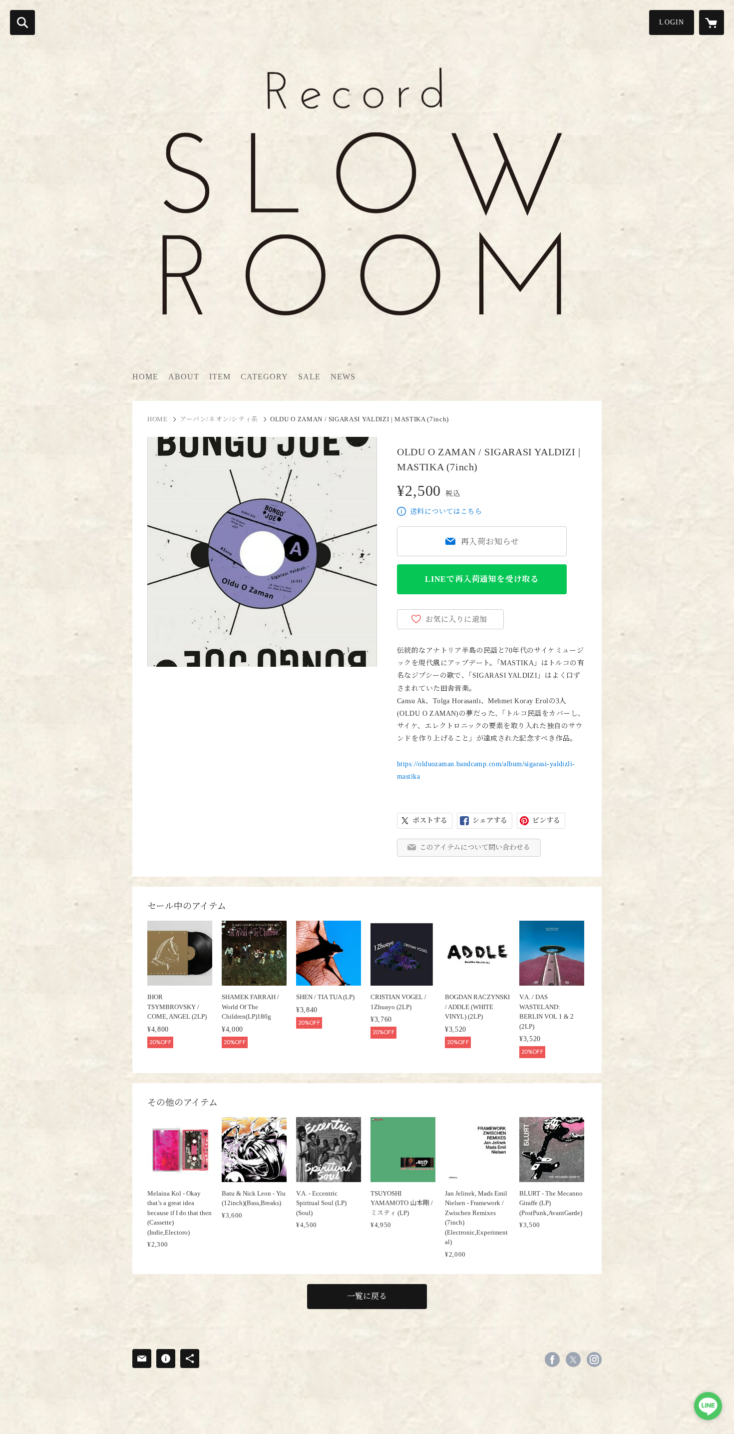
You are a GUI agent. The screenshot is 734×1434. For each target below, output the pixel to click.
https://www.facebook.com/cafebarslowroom (552, 1359)
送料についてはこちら (446, 511)
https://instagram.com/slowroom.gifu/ (594, 1359)
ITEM (220, 376)
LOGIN (671, 22)
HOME (145, 376)
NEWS (343, 376)
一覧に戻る (367, 1296)
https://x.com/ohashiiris (573, 1359)
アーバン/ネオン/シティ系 (219, 419)
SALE (309, 376)
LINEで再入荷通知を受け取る (482, 579)
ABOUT (183, 376)
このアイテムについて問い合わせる (474, 847)
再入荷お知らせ (490, 541)
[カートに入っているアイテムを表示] (711, 22)
